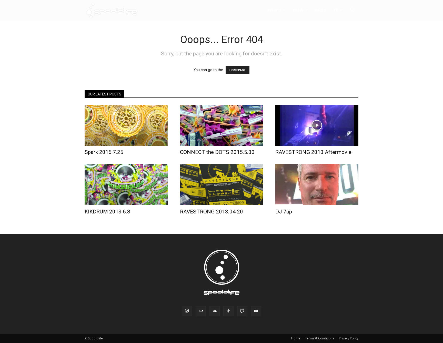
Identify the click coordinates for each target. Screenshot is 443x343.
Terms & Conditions (319, 338)
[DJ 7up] (316, 184)
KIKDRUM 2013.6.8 (107, 212)
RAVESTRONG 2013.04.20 (211, 212)
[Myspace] (201, 311)
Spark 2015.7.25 (104, 152)
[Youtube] (256, 311)
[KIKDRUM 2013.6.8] (126, 184)
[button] (352, 10)
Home (295, 338)
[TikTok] (228, 311)
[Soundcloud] (214, 311)
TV (335, 10)
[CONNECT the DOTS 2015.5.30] (221, 125)
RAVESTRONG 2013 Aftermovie (313, 152)
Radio (320, 10)
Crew (298, 10)
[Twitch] (242, 311)
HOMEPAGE (237, 70)
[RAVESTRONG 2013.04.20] (221, 184)
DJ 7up (283, 212)
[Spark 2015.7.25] (126, 125)
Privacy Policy (348, 338)
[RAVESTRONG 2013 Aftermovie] (316, 125)
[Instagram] (187, 311)
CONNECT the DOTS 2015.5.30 (217, 152)
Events (274, 10)
